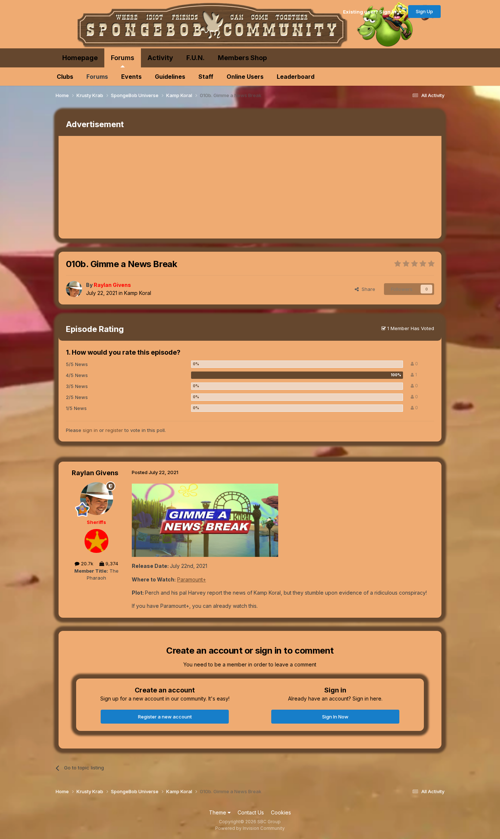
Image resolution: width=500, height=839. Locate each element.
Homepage (80, 58)
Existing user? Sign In (371, 12)
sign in (90, 430)
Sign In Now (335, 717)
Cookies (281, 812)
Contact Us (251, 812)
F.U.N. (195, 58)
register (114, 430)
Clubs (65, 76)
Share (367, 289)
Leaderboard (295, 76)
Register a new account (165, 717)
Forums (122, 58)
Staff (205, 76)
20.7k (86, 563)
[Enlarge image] (205, 520)
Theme (218, 812)
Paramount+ (191, 579)
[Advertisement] (192, 187)
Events (131, 76)
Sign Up (424, 11)
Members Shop (242, 58)
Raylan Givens (95, 473)
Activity (160, 58)
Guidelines (170, 76)
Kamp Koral (137, 293)
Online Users (245, 76)
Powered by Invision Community (250, 828)
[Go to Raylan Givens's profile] (74, 289)
